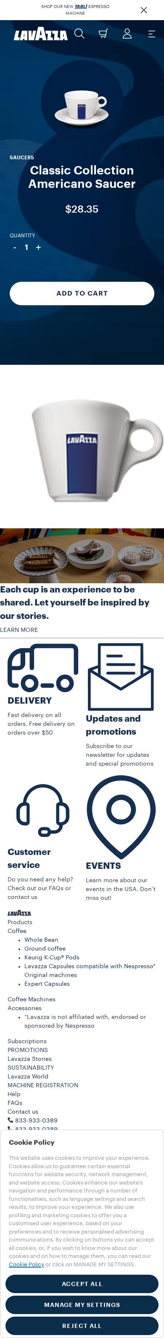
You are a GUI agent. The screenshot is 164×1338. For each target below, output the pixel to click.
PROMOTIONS (28, 1050)
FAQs (15, 1103)
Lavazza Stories (30, 1059)
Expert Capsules (47, 984)
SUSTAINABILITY (31, 1068)
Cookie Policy (26, 1264)
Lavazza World (28, 1077)
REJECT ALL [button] (82, 1326)
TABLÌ (80, 7)
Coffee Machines (32, 1000)
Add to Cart (82, 293)
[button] (144, 10)
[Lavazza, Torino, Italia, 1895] (41, 33)
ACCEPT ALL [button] (82, 1284)
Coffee (17, 931)
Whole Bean (41, 940)
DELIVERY (30, 700)
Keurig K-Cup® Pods (51, 958)
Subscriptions (27, 1041)
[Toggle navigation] (151, 33)
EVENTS (103, 866)
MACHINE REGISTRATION (43, 1086)
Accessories (25, 1008)
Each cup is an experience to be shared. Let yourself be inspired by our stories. (75, 603)
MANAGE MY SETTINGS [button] (82, 1305)
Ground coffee (45, 949)
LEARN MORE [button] (19, 630)
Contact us (23, 1112)
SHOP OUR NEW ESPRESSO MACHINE (75, 10)
